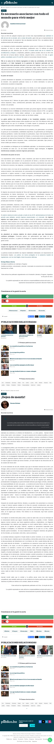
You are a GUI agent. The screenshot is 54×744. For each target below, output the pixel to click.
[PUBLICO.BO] (10, 3)
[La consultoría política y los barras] (5, 348)
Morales (40, 382)
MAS (36, 382)
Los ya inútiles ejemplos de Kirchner (22, 365)
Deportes (34, 741)
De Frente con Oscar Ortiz (24, 741)
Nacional (46, 382)
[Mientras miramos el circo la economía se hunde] (5, 360)
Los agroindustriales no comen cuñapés (23, 371)
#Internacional (13, 310)
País (50, 382)
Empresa (31, 739)
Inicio (3, 7)
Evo (23, 382)
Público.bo (9, 739)
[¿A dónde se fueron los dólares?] (9, 329)
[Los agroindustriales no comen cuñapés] (5, 373)
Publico (19, 385)
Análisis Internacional (17, 23)
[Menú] (1, 3)
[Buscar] (52, 3)
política (3, 385)
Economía (42, 310)
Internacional (38, 739)
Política (26, 739)
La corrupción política (17, 352)
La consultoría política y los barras (21, 346)
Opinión (8, 7)
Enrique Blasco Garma (8, 262)
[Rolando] (45, 329)
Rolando (39, 335)
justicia (27, 382)
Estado (19, 382)
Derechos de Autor (16, 733)
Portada (8, 385)
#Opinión (23, 310)
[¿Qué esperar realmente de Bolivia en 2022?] (27, 329)
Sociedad (45, 739)
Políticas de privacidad (26, 733)
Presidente (14, 385)
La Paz (32, 382)
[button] (50, 740)
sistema (38, 385)
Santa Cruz (33, 385)
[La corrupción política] (5, 354)
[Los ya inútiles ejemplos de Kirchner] (5, 366)
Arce (3, 382)
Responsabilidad (25, 385)
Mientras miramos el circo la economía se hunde (26, 358)
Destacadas (32, 310)
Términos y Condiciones (36, 733)
